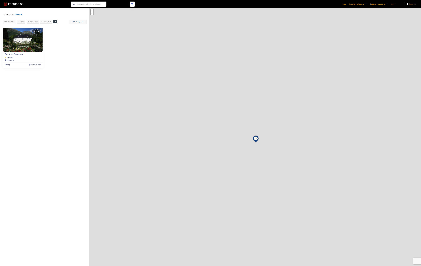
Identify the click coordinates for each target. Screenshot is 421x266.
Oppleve (10, 58)
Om (392, 4)
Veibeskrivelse (36, 65)
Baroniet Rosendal (14, 54)
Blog (344, 4)
